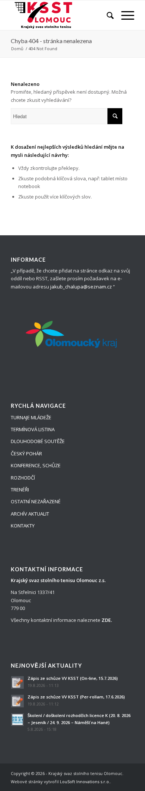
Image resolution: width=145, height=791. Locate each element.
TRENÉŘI (20, 489)
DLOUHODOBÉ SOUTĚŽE (38, 441)
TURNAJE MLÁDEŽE (31, 417)
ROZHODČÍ (23, 477)
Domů (17, 48)
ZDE (106, 620)
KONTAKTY (23, 525)
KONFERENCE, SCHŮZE (36, 465)
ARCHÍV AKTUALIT (30, 513)
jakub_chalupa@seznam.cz (81, 286)
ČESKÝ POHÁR (26, 453)
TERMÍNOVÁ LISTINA (33, 429)
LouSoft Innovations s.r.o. (85, 781)
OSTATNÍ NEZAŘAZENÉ (36, 501)
